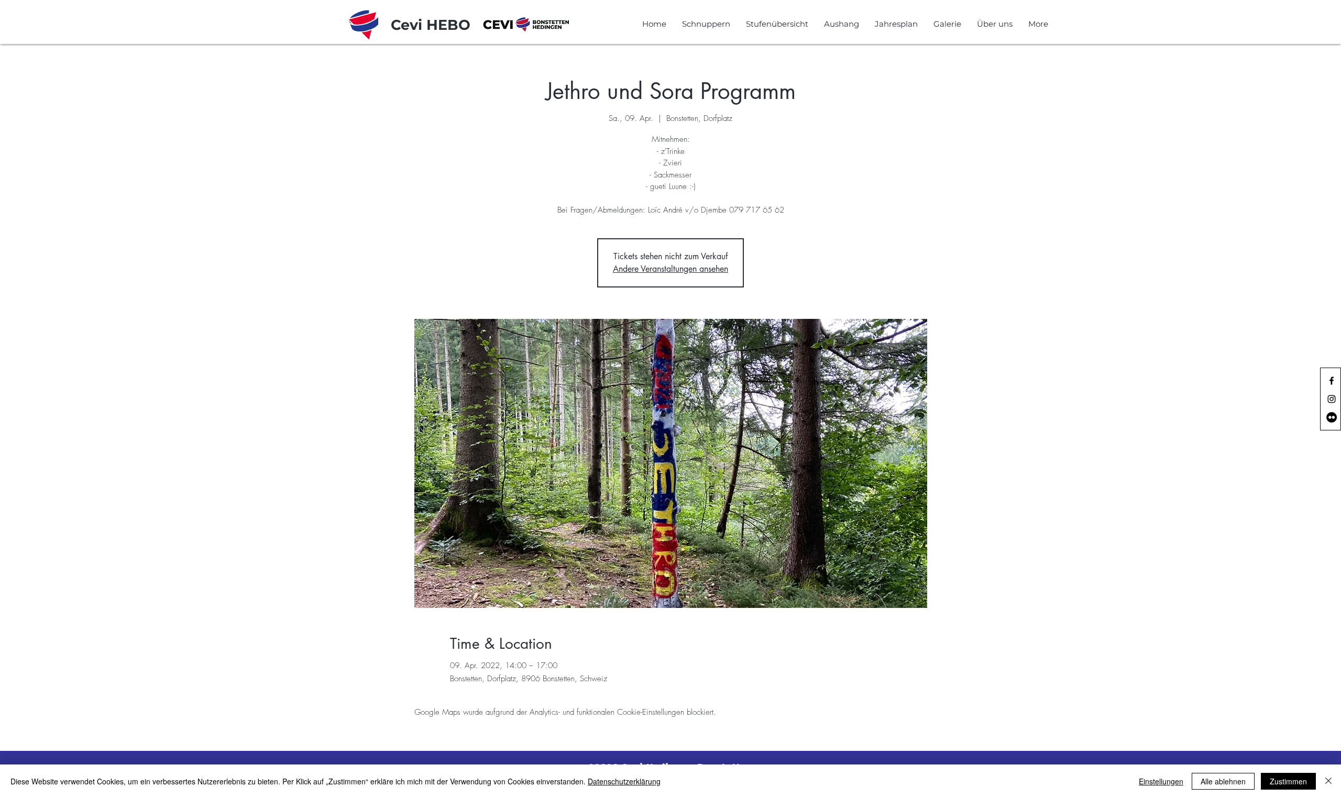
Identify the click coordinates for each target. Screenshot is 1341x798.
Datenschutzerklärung (624, 781)
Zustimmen (1288, 781)
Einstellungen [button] (1161, 781)
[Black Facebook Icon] (1331, 380)
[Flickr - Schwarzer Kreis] (1331, 417)
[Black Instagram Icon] (1331, 399)
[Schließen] (1328, 781)
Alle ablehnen (1223, 781)
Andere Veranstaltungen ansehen (670, 268)
